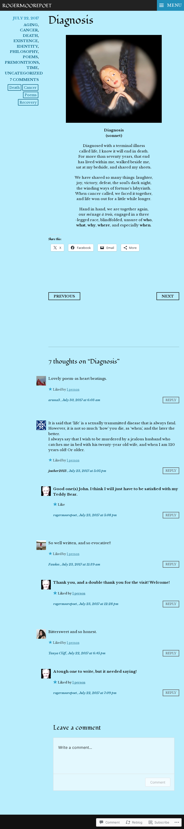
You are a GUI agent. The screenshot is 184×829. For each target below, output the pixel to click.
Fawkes (53, 564)
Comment (157, 782)
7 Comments (24, 79)
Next (168, 296)
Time (32, 67)
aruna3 (54, 400)
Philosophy (24, 51)
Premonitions (22, 62)
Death (30, 35)
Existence (25, 41)
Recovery (28, 102)
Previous (64, 296)
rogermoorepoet (27, 5)
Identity (27, 46)
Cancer (29, 30)
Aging (30, 24)
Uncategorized (24, 73)
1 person (73, 389)
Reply (171, 400)
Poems (30, 57)
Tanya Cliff (57, 653)
